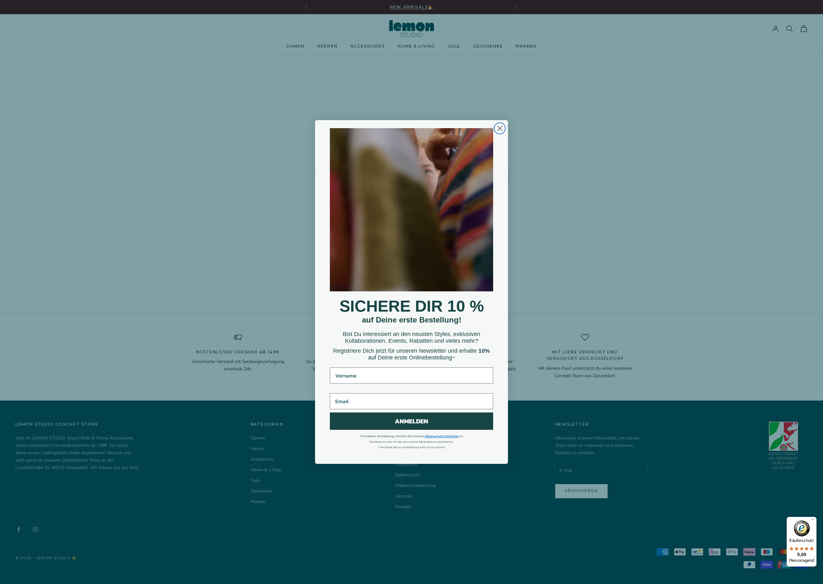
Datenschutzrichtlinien (441, 436)
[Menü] (813, 521)
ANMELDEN (411, 421)
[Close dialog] (499, 128)
